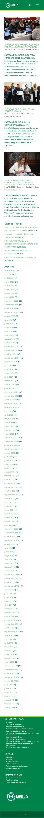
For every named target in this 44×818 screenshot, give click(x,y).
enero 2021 (9, 525)
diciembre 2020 (11, 529)
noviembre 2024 (11, 350)
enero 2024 (9, 388)
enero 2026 (9, 297)
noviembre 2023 (11, 396)
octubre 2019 (10, 582)
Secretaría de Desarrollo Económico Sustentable (19, 744)
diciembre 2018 (11, 620)
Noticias (35, 49)
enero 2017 (9, 708)
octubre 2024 (10, 354)
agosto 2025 (9, 316)
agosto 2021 (9, 498)
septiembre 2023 (11, 403)
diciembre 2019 (11, 574)
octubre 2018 (10, 628)
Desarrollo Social (23, 49)
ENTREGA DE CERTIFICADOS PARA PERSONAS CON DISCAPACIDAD (21, 46)
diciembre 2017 (11, 666)
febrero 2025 (10, 339)
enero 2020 (9, 571)
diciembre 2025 (11, 301)
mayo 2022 (9, 464)
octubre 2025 (10, 308)
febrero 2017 (9, 704)
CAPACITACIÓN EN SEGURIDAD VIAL (20, 257)
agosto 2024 (9, 362)
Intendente (10, 722)
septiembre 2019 (11, 586)
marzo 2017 (9, 700)
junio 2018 (8, 643)
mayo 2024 (9, 373)
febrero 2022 (10, 476)
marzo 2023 (9, 426)
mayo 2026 (9, 282)
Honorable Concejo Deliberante (17, 747)
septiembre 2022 (11, 449)
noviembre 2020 (11, 533)
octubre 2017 (10, 673)
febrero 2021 (9, 521)
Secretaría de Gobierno (14, 724)
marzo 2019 (9, 609)
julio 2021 (8, 502)
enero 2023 (9, 434)
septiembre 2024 (11, 358)
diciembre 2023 (11, 392)
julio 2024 (8, 365)
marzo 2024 (9, 381)
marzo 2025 (9, 335)
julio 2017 (8, 685)
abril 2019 (8, 605)
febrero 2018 (9, 658)
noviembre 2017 (11, 670)
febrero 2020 (10, 567)
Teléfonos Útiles (12, 780)
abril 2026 (8, 286)
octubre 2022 (10, 445)
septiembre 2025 (11, 312)
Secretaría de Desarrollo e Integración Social (22, 741)
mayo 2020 (9, 555)
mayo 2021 (8, 510)
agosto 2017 (9, 681)
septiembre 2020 (11, 540)
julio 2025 (8, 320)
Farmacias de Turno (13, 778)
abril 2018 (8, 651)
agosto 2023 (9, 407)
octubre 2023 (10, 400)
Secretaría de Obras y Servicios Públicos (20, 729)
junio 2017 (8, 689)
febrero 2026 (10, 293)
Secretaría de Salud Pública (16, 731)
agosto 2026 (9, 270)
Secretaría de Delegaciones (16, 739)
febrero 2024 (10, 384)
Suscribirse (10, 757)
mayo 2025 (9, 327)
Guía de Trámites (12, 761)
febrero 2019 (9, 612)
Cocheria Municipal (13, 768)
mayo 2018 (9, 647)
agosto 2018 (9, 635)
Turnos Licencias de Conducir (17, 766)
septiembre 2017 (11, 677)
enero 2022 (9, 479)
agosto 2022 (9, 453)
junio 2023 (8, 415)
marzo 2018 (9, 654)
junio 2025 (8, 324)
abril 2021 (8, 514)
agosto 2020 (9, 544)
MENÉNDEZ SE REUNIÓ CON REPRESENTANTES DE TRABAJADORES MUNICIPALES (21, 244)
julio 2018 (8, 639)
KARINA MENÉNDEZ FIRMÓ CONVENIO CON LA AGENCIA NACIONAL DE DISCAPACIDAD (19, 182)
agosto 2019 (9, 590)
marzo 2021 (9, 517)
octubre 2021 (10, 491)
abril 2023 (8, 422)
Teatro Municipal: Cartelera (16, 782)
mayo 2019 (9, 601)
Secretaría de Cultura (14, 737)
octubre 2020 (10, 536)
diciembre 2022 (11, 438)
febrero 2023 (10, 430)
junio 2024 (8, 369)
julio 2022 (8, 457)
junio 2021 (8, 506)
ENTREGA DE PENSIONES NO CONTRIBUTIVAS (19, 110)
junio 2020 (8, 552)
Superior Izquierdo (12, 116)
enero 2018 (9, 662)
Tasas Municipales (12, 764)
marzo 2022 (9, 472)
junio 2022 (8, 460)
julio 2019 (8, 593)
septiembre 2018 (11, 632)
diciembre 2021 (11, 483)
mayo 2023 (9, 419)
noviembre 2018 (11, 624)
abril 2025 (8, 331)
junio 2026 (8, 278)
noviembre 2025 (11, 305)
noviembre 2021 (11, 487)
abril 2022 (8, 468)
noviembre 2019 (11, 578)
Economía (21, 113)
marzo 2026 (9, 289)
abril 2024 (8, 377)
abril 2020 (8, 559)
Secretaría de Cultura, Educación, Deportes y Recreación (22, 734)
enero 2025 (9, 343)
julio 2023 (8, 411)
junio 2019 (8, 597)
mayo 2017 (8, 692)
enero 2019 (9, 616)
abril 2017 (8, 696)
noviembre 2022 (11, 441)
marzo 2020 (9, 563)
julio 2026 (8, 274)
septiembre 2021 (11, 495)
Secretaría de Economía (15, 727)
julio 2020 (8, 548)
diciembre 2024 (11, 346)
